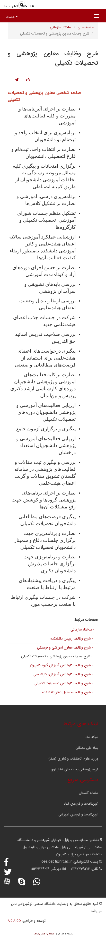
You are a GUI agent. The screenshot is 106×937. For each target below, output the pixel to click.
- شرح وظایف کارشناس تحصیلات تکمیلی (63, 683)
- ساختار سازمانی (82, 629)
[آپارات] (10, 882)
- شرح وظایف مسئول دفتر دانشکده (67, 692)
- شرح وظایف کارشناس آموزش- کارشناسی (63, 674)
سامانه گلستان (88, 793)
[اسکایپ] (25, 882)
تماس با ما (11, 6)
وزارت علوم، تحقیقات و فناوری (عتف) (73, 758)
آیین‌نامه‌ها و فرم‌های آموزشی (78, 814)
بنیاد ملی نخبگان (86, 748)
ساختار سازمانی (61, 27)
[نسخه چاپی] (28, 79)
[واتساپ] (40, 882)
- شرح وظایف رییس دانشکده (71, 638)
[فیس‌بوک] (9, 862)
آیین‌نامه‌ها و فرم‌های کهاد (81, 803)
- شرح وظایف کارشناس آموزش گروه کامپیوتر (61, 665)
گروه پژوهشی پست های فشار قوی (74, 769)
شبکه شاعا (91, 737)
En (32, 6)
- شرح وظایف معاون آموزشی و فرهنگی (65, 647)
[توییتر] (11, 872)
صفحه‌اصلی (86, 27)
